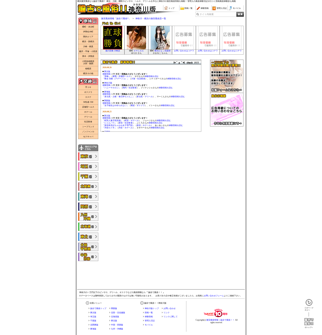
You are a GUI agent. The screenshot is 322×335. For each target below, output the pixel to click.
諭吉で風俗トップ (98, 308)
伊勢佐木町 (88, 31)
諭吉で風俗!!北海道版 (88, 227)
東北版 (114, 320)
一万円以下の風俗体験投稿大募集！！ (227, 76)
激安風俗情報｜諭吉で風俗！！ (220, 320)
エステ (88, 97)
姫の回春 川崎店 (112, 51)
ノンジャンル (88, 131)
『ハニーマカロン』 (111, 88)
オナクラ (141, 105)
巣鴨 (115, 76)
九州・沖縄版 (117, 329)
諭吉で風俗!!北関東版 (88, 186)
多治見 (140, 96)
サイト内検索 (207, 14)
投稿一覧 (188, 8)
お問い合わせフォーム (214, 296)
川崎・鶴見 (88, 46)
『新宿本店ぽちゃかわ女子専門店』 (118, 125)
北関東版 (94, 325)
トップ (171, 8)
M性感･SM (88, 102)
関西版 (107, 100)
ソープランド (88, 126)
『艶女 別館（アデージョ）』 (115, 78)
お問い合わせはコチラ (184, 51)
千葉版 (93, 320)
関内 (125, 88)
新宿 (121, 123)
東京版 (107, 71)
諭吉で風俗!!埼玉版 (88, 166)
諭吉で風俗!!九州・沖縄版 (88, 217)
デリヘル (149, 96)
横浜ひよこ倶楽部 (162, 51)
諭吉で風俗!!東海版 (88, 196)
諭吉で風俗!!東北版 (88, 237)
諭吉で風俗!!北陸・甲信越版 (88, 247)
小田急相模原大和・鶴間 (88, 62)
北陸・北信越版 (118, 312)
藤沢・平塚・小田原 (88, 51)
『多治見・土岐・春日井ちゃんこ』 (118, 96)
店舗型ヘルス (125, 76)
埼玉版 (93, 316)
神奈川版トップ (152, 308)
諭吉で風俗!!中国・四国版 (88, 257)
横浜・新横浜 (88, 41)
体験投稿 (205, 8)
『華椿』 (106, 76)
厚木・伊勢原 (88, 56)
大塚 (133, 78)
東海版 (107, 92)
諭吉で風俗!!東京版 (88, 156)
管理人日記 (222, 8)
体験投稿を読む (152, 76)
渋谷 (121, 128)
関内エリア (88, 36)
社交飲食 (141, 78)
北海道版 (115, 316)
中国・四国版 (117, 325)
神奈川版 (108, 83)
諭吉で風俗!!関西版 (88, 206)
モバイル (237, 8)
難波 (133, 105)
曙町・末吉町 (88, 27)
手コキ (88, 87)
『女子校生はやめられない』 (115, 105)
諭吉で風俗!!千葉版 (88, 176)
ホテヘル (135, 120)
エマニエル (139, 51)
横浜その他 (88, 73)
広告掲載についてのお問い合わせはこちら (227, 110)
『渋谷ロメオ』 (109, 128)
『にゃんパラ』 (109, 123)
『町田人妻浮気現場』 (112, 120)
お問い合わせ (170, 308)
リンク (167, 312)
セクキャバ (88, 136)
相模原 (88, 68)
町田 (127, 120)
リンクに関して (171, 316)
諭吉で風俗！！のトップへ (309, 320)
